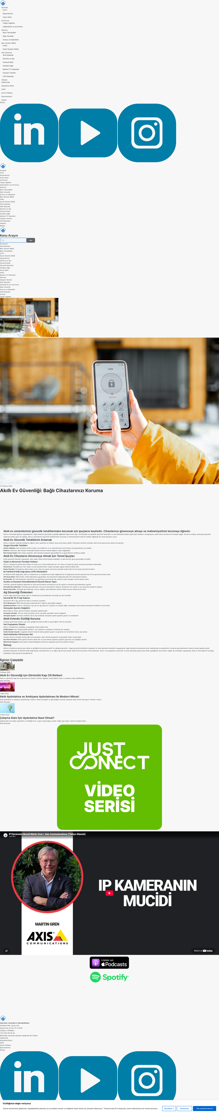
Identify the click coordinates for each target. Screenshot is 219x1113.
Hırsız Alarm (7, 17)
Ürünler (2, 294)
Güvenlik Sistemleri (7, 265)
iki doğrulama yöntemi (72, 574)
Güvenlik (4, 7)
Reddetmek (184, 1108)
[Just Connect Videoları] (109, 777)
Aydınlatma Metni (7, 86)
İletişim (4, 100)
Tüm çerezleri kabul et (204, 1108)
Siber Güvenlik (8, 36)
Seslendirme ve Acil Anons (13, 27)
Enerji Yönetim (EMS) (11, 49)
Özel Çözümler (6, 53)
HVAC (5, 46)
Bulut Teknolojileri (9, 33)
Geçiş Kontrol (8, 14)
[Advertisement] (109, 513)
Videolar (4, 80)
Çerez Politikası (7, 93)
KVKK (3, 89)
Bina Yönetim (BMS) (8, 43)
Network (4, 30)
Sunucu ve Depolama (11, 40)
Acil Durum (5, 21)
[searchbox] (13, 240)
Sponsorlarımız (6, 96)
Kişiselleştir (168, 1108)
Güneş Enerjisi (8, 62)
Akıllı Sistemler (8, 55)
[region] (109, 1106)
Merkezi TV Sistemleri (11, 69)
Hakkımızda (5, 82)
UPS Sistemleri (8, 76)
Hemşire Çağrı (8, 66)
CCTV (5, 10)
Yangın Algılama (9, 23)
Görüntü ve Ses (8, 59)
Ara (30, 240)
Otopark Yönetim (9, 73)
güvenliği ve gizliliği (51, 534)
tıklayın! (35, 1035)
